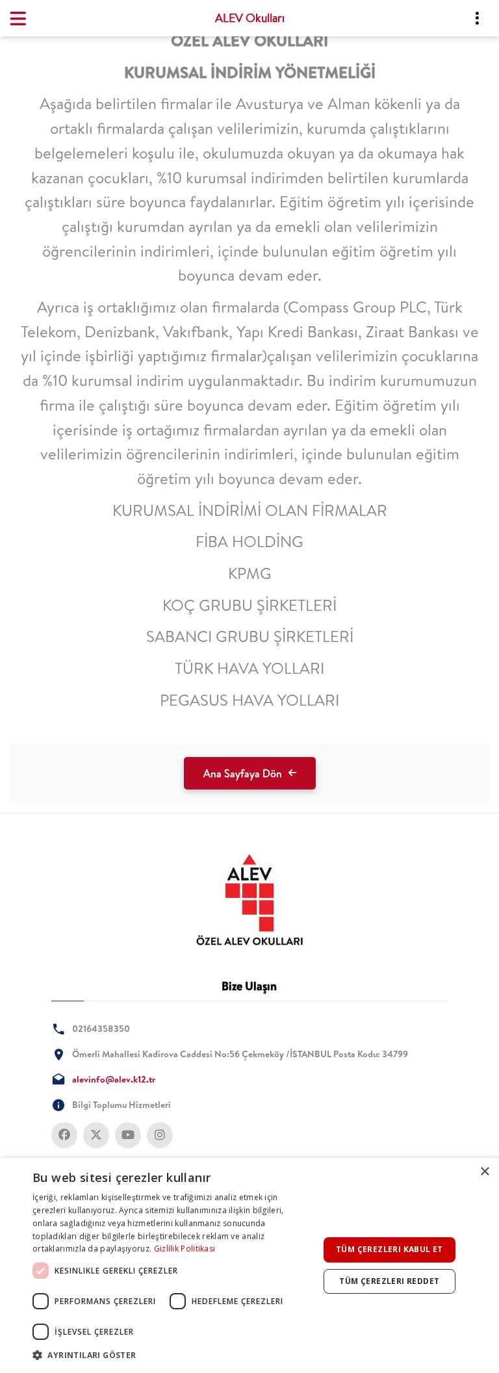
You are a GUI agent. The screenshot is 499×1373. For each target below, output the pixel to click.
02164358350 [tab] (101, 1028)
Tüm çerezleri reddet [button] (389, 1281)
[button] (171, 1355)
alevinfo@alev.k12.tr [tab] (113, 1079)
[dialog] (249, 1265)
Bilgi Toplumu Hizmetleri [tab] (121, 1104)
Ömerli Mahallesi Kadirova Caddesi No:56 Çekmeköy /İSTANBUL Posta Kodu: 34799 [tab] (240, 1053)
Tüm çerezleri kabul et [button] (389, 1249)
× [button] (484, 1172)
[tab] (249, 900)
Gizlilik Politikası (185, 1248)
